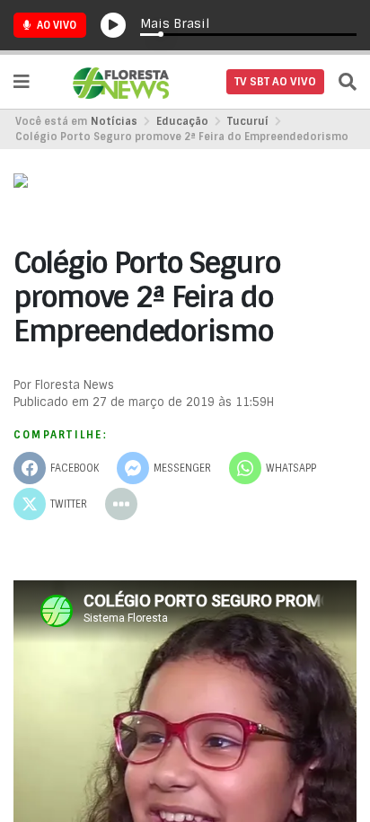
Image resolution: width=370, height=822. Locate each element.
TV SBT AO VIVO (275, 82)
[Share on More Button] (121, 504)
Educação (182, 121)
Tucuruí (248, 121)
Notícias (114, 121)
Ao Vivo (55, 25)
